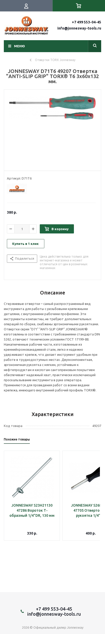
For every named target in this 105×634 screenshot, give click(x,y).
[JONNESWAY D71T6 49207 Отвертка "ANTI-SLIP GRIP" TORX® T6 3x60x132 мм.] (52, 129)
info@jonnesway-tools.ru (79, 28)
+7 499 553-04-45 (86, 22)
